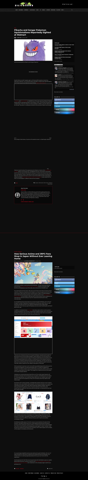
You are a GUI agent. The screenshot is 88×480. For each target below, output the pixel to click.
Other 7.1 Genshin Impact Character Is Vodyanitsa (64, 54)
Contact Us (47, 473)
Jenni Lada (19, 37)
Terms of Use (53, 473)
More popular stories (58, 61)
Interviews (53, 9)
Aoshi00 (59, 74)
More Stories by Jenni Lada (27, 201)
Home (16, 9)
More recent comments (58, 271)
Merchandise (41, 182)
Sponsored (20, 251)
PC (40, 9)
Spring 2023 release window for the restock (31, 177)
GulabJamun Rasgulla (62, 67)
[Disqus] (33, 216)
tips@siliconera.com (46, 478)
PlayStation (32, 9)
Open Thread (31, 473)
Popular (61, 64)
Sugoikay (17, 101)
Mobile (43, 9)
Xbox (37, 9)
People (55, 64)
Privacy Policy (60, 473)
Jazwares (37, 182)
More (62, 9)
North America (46, 182)
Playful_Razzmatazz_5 (41, 82)
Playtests (58, 9)
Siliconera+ (21, 9)
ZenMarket (30, 310)
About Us (42, 473)
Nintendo (26, 9)
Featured (16, 251)
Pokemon (50, 182)
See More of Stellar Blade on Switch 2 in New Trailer (64, 44)
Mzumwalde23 (24, 101)
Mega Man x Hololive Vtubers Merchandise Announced (63, 86)
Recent (58, 64)
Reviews (48, 9)
